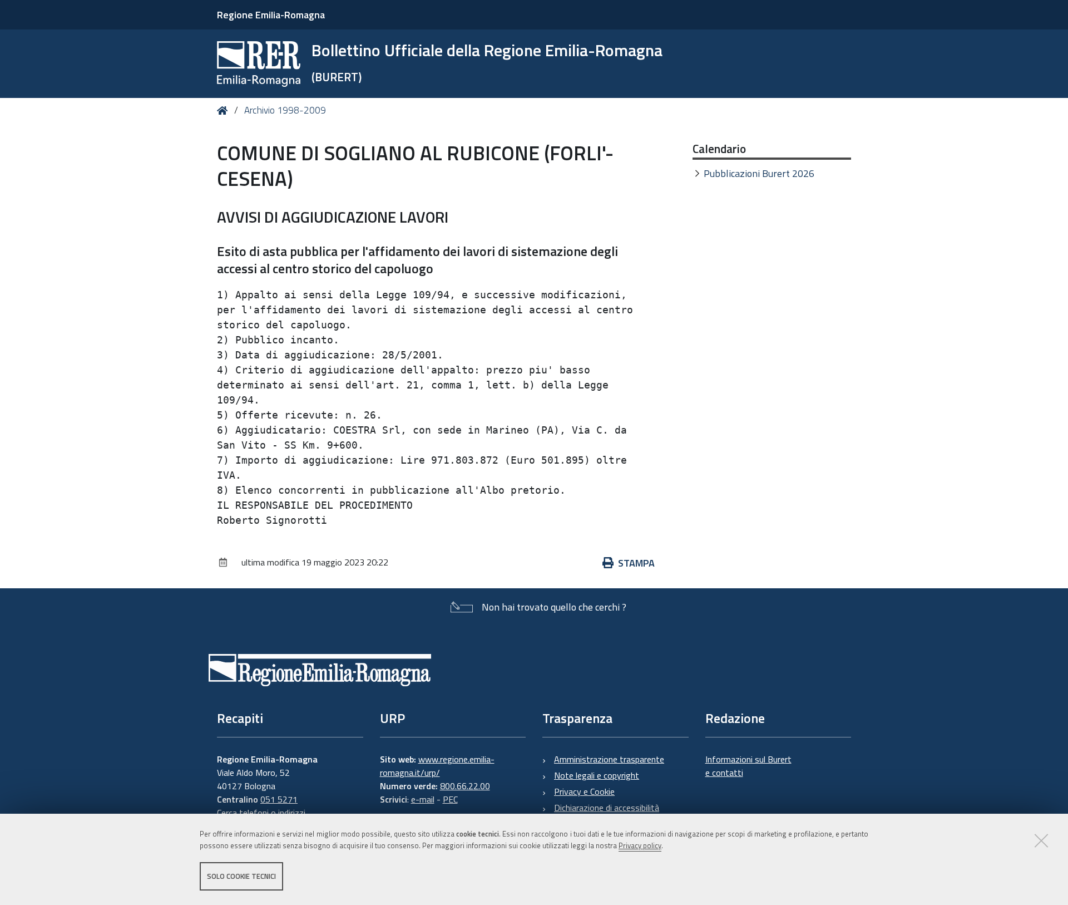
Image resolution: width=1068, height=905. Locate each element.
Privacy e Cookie (584, 791)
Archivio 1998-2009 (285, 110)
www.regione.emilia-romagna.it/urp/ (437, 765)
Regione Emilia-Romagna (271, 14)
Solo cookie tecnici (241, 876)
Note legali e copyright (596, 775)
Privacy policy (640, 845)
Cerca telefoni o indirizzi (261, 812)
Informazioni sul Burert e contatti (748, 765)
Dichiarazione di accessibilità (606, 807)
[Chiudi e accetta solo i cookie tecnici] (1041, 840)
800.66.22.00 (465, 786)
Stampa (636, 562)
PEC (450, 799)
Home (224, 110)
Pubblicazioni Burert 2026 (759, 173)
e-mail (422, 799)
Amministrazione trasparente (609, 759)
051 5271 (279, 799)
